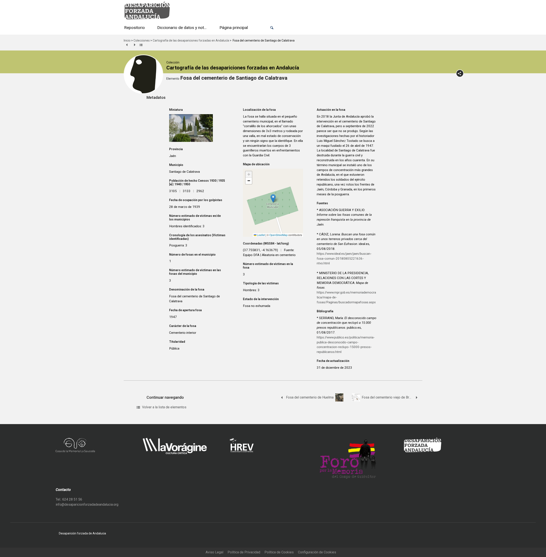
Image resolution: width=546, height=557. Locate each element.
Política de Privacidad (244, 552)
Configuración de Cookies (317, 552)
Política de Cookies (279, 552)
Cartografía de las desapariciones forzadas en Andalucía (191, 40)
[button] (272, 28)
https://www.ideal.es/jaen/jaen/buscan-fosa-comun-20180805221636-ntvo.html (344, 258)
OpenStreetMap (278, 235)
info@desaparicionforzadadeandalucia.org (87, 504)
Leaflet (260, 235)
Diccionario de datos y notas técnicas (183, 27)
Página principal (233, 27)
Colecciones (142, 40)
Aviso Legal (214, 552)
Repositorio (134, 27)
